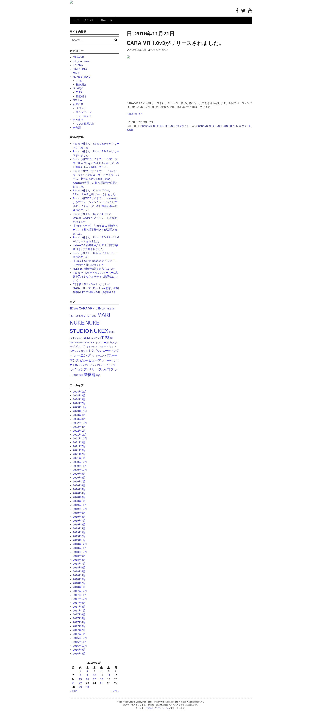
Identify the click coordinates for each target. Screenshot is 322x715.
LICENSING (80, 68)
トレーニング (84, 115)
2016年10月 (80, 645)
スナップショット (79, 350)
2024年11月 (80, 391)
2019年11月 (80, 504)
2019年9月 (79, 512)
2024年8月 (79, 399)
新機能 (130, 130)
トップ (75, 20)
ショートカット (107, 346)
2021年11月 (80, 434)
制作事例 (78, 119)
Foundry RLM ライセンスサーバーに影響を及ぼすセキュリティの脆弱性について (96, 276)
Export (102, 308)
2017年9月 (79, 602)
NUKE (212, 126)
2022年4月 (79, 426)
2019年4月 (79, 528)
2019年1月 (79, 540)
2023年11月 (80, 407)
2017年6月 (79, 614)
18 (101, 679)
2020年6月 (79, 485)
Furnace (79, 315)
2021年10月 (80, 438)
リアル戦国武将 (85, 123)
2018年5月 (79, 571)
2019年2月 (79, 536)
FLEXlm (111, 308)
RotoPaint (96, 338)
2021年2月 (79, 454)
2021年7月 (79, 446)
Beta (76, 309)
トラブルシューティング (103, 350)
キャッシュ (91, 346)
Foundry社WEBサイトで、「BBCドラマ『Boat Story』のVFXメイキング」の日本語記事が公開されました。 (96, 163)
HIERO (93, 316)
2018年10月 (80, 551)
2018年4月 (79, 575)
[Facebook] (237, 11)
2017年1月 (79, 634)
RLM (86, 338)
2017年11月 (80, 594)
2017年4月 (79, 622)
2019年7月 (79, 520)
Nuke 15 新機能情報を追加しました (94, 268)
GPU (86, 315)
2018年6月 (79, 567)
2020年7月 (79, 481)
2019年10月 (80, 508)
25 (101, 683)
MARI (76, 72)
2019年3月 (79, 532)
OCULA (77, 100)
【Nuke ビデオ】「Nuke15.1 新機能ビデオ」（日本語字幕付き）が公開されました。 (95, 229)
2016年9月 (79, 649)
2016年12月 (80, 637)
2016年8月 (79, 653)
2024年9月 (79, 395)
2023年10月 (80, 411)
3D (71, 308)
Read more (134, 113)
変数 (81, 375)
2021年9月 (79, 442)
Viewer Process (77, 342)
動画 (76, 375)
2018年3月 (79, 579)
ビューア (95, 360)
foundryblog (159, 49)
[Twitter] (243, 11)
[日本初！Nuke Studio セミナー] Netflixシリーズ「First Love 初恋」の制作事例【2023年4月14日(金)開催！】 (96, 288)
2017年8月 (79, 606)
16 (87, 679)
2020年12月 (80, 461)
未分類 (77, 127)
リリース (246, 126)
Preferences (76, 338)
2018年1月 (79, 587)
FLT (72, 315)
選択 (98, 375)
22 (80, 683)
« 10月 (74, 690)
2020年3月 (79, 497)
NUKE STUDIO (160, 126)
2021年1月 (79, 458)
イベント (81, 108)
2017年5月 (79, 618)
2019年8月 (79, 516)
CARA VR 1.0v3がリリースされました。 (175, 43)
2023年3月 (79, 418)
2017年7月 (79, 610)
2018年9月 (79, 555)
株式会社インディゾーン (157, 708)
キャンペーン (84, 111)
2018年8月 (79, 559)
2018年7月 (79, 563)
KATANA (78, 64)
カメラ (82, 346)
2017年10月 (80, 598)
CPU (95, 309)
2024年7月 (79, 403)
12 (108, 675)
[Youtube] (250, 11)
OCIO (111, 332)
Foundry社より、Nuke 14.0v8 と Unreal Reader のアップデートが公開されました (95, 217)
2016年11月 (80, 641)
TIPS (79, 80)
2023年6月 (79, 415)
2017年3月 (79, 626)
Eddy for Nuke (81, 61)
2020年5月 (79, 489)
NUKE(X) (174, 126)
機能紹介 (81, 84)
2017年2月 (79, 630)
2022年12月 (80, 422)
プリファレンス (98, 364)
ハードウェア (98, 356)
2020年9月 (79, 473)
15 (80, 679)
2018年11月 (80, 547)
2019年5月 (79, 524)
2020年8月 (79, 477)
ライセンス (78, 369)
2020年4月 (79, 493)
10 (94, 675)
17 (94, 679)
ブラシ (86, 364)
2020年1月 (79, 501)
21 (73, 683)
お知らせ (184, 126)
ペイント (111, 364)
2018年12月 (80, 544)
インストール (102, 342)
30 (87, 687)
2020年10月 (80, 469)
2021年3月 (79, 450)
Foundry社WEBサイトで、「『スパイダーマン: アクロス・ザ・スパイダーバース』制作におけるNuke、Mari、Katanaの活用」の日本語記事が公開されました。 (96, 178)
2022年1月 (79, 430)
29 (80, 687)
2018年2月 (79, 583)
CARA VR (147, 126)
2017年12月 (80, 591)
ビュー (84, 360)
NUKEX (237, 126)
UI (111, 338)
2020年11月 (80, 465)
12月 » (115, 690)
